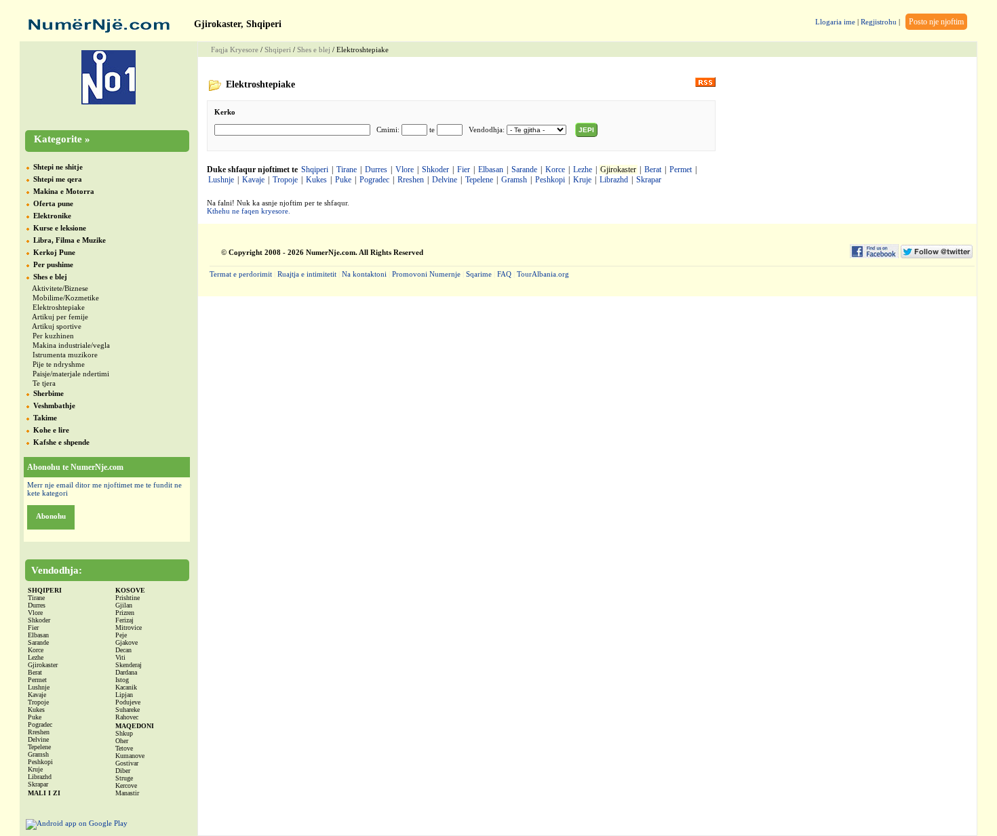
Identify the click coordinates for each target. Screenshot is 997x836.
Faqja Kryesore (234, 49)
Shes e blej (313, 49)
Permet (680, 169)
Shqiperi (278, 49)
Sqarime (479, 274)
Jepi (586, 130)
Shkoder (435, 169)
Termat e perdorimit (241, 274)
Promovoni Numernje (426, 274)
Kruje (582, 179)
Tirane (346, 169)
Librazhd (614, 179)
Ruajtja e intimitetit (306, 274)
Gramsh (514, 179)
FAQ (504, 274)
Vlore (404, 169)
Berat (652, 169)
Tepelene (479, 179)
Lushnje (221, 179)
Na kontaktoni (364, 274)
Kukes (316, 179)
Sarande (524, 169)
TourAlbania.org (543, 274)
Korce (555, 169)
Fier (463, 169)
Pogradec (374, 179)
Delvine (444, 179)
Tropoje (285, 179)
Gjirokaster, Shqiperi (237, 24)
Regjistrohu (879, 22)
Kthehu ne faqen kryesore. (248, 211)
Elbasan (490, 169)
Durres (376, 169)
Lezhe (582, 169)
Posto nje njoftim (936, 21)
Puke (343, 179)
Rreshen (410, 179)
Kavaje (253, 179)
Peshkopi (550, 179)
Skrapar (648, 179)
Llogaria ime (835, 22)
